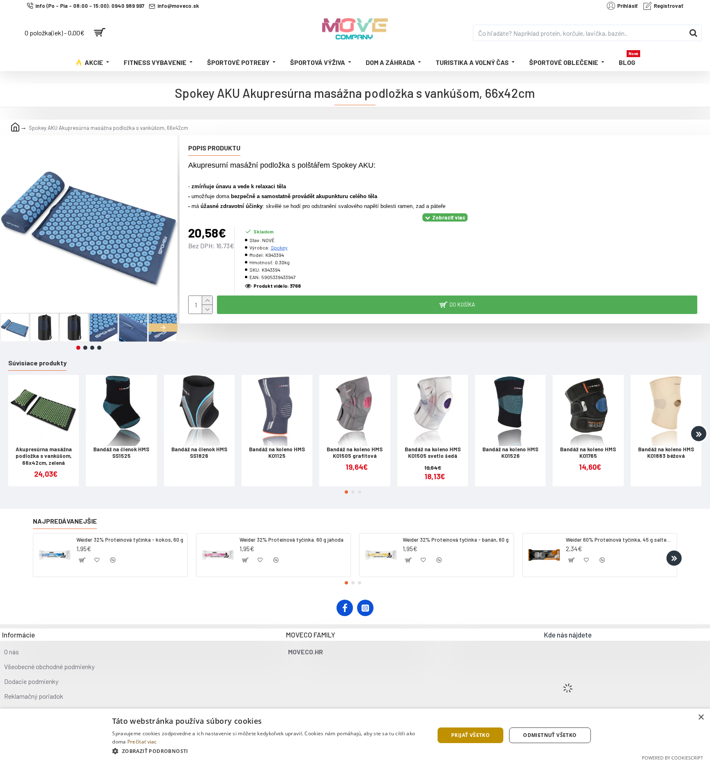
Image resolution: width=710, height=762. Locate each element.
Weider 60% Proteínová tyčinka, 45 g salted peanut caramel (620, 539)
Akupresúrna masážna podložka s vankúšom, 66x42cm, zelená (44, 456)
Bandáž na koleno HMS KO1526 (510, 453)
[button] (14, 327)
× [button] (701, 717)
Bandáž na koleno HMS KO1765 (588, 453)
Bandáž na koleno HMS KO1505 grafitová (355, 453)
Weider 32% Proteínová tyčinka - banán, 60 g (456, 539)
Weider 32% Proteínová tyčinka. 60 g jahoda (291, 539)
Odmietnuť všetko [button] (549, 735)
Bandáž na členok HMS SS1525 (121, 453)
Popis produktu (214, 148)
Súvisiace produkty (37, 363)
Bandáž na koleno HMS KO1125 (277, 453)
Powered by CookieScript (672, 758)
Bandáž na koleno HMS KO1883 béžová (666, 453)
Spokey (279, 247)
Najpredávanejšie (65, 521)
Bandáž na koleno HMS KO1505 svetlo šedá (433, 453)
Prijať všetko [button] (470, 735)
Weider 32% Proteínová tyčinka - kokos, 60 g (129, 539)
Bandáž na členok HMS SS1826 (199, 453)
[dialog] (355, 735)
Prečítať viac (142, 741)
